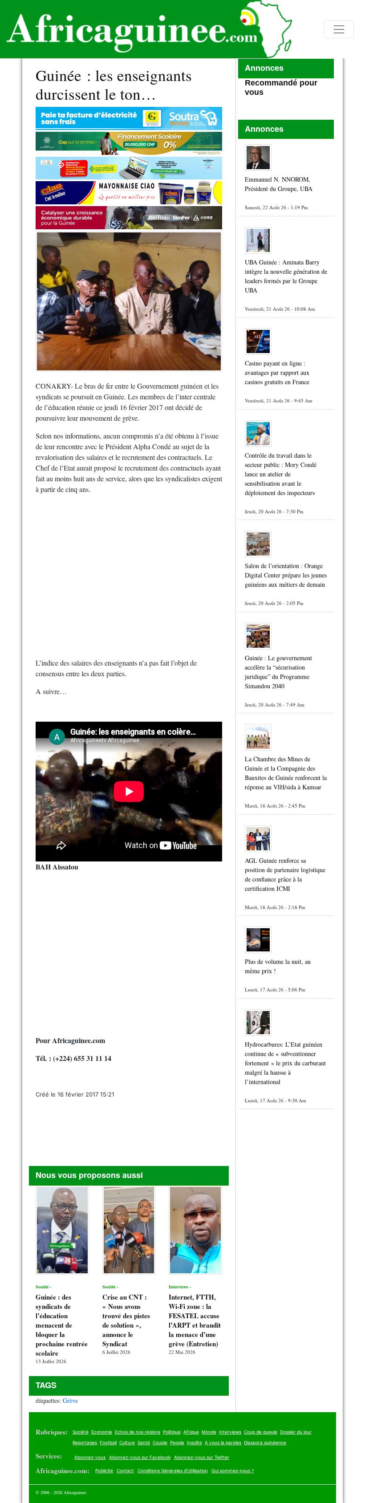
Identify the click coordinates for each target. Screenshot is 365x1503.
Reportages (85, 1442)
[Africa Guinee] (146, 29)
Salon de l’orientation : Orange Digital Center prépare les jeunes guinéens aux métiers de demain (286, 575)
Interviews (230, 1431)
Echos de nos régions (137, 1431)
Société (81, 1431)
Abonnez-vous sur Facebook (139, 1457)
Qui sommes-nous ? (232, 1470)
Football (108, 1442)
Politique (172, 1431)
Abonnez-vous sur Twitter (201, 1457)
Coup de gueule (260, 1431)
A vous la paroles (223, 1442)
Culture (127, 1442)
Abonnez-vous (89, 1457)
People (177, 1442)
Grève (70, 1400)
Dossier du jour (296, 1431)
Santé (144, 1442)
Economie (101, 1431)
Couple (160, 1442)
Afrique (191, 1431)
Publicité (104, 1470)
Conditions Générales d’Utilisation (173, 1470)
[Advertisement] (129, 580)
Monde (209, 1431)
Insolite (194, 1442)
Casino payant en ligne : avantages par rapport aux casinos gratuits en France (277, 372)
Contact (125, 1470)
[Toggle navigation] (339, 29)
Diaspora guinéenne (265, 1442)
